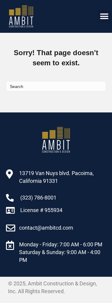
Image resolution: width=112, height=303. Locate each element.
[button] (104, 16)
